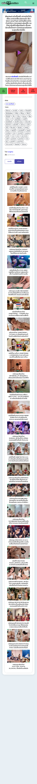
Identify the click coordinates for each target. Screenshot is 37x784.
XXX (7, 104)
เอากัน (21, 111)
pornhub (13, 139)
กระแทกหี (20, 133)
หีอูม (30, 116)
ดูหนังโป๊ (14, 130)
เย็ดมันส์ (8, 116)
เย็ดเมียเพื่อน (9, 113)
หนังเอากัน (28, 122)
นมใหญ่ (26, 127)
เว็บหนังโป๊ (28, 111)
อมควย (24, 116)
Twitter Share (13, 91)
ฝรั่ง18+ (20, 127)
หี (12, 119)
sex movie (24, 136)
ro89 (7, 139)
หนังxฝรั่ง (15, 125)
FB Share (23, 91)
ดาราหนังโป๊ (21, 130)
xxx (13, 136)
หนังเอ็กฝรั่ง (9, 122)
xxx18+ (8, 136)
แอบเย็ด (15, 111)
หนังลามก (8, 125)
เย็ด (14, 116)
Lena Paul (20, 141)
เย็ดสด (22, 113)
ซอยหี (28, 130)
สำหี (7, 127)
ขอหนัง (9, 161)
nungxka (10, 152)
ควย (14, 133)
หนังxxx (23, 125)
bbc (7, 141)
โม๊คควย (8, 111)
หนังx (28, 125)
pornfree (21, 139)
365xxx (24, 144)
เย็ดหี (16, 113)
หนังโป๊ (25, 119)
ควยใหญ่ (8, 133)
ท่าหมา (7, 130)
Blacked (17, 144)
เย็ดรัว (28, 113)
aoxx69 (12, 141)
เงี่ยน (18, 116)
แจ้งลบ (19, 161)
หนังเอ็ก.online (19, 122)
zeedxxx (27, 133)
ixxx (27, 139)
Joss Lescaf (9, 144)
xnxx (17, 136)
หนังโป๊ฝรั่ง (11, 104)
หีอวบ (7, 119)
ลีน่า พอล (12, 127)
